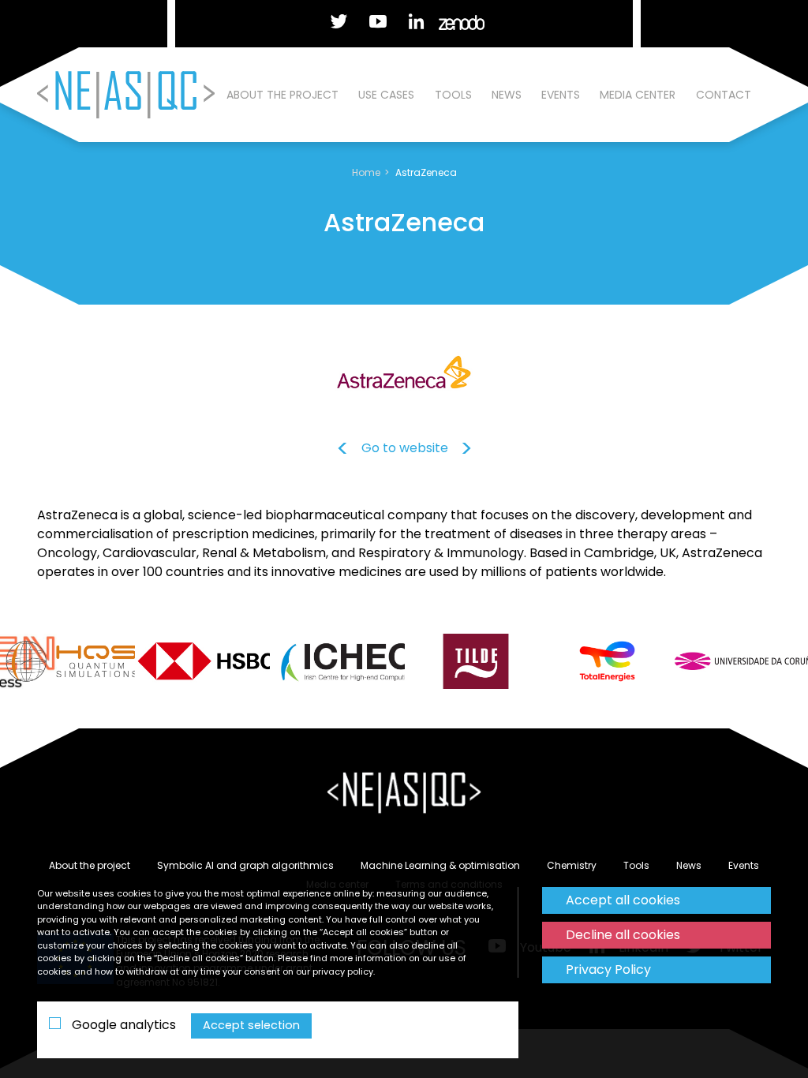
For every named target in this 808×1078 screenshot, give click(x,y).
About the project (282, 95)
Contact (723, 95)
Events (560, 95)
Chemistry (572, 865)
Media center (637, 95)
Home (366, 172)
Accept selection (251, 1025)
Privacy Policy (608, 969)
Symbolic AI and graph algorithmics (245, 865)
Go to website (404, 448)
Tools (453, 95)
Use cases (386, 95)
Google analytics (122, 1025)
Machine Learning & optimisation (440, 865)
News (507, 95)
